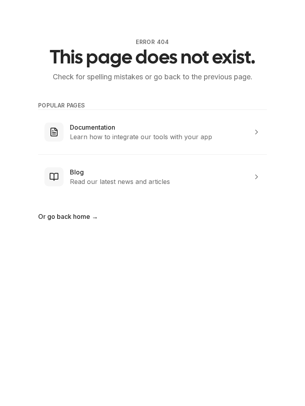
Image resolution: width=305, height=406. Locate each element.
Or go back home (68, 216)
